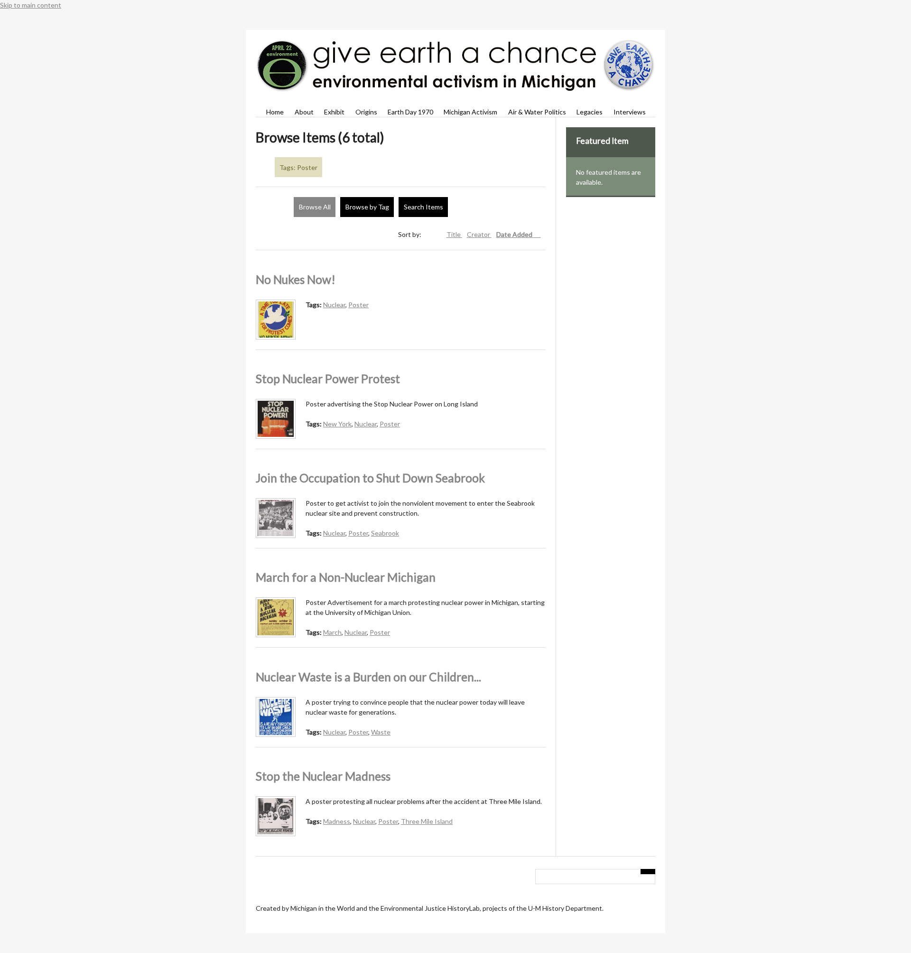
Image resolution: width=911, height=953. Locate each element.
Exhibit (334, 112)
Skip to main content (30, 5)
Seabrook (385, 533)
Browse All (315, 207)
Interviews (629, 112)
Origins (366, 112)
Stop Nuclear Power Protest (328, 379)
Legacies (589, 112)
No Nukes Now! (295, 279)
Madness (336, 821)
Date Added (515, 234)
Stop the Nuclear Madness (323, 776)
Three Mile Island (427, 821)
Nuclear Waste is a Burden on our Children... (368, 677)
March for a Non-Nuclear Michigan (346, 577)
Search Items (423, 207)
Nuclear (334, 305)
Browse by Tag (367, 207)
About (304, 112)
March (332, 632)
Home (275, 112)
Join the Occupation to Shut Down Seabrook (370, 478)
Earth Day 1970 (410, 112)
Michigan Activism (470, 112)
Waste (380, 732)
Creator (479, 234)
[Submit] (648, 871)
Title (454, 234)
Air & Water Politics (537, 112)
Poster (358, 305)
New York (337, 424)
